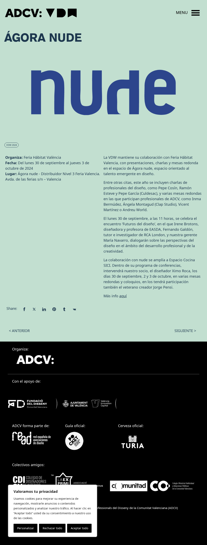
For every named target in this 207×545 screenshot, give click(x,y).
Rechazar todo (52, 528)
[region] (52, 511)
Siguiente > (185, 330)
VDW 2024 (11, 144)
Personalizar (25, 528)
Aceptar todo (79, 528)
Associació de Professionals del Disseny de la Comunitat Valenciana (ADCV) (126, 508)
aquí (123, 295)
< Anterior (19, 330)
